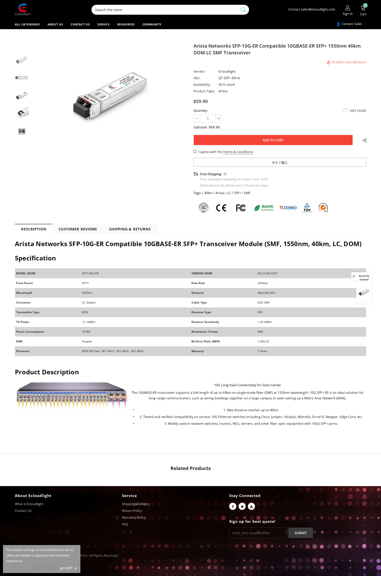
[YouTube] (251, 506)
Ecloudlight (227, 71)
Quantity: (200, 110)
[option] (110, 95)
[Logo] (50, 10)
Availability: (202, 84)
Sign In (348, 14)
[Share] (363, 140)
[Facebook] (232, 506)
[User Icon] (348, 7)
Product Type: (204, 91)
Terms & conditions (238, 152)
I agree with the (210, 152)
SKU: (197, 78)
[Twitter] (242, 506)
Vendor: (199, 71)
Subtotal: (200, 127)
